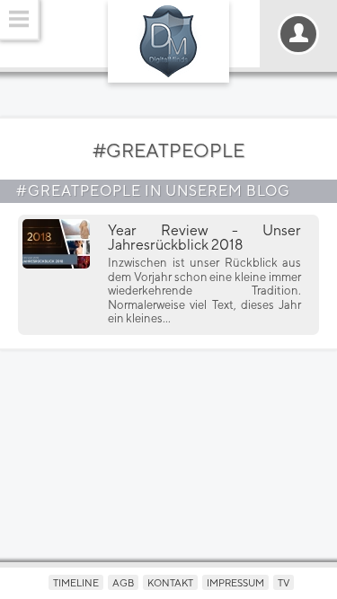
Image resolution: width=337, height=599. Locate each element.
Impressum (235, 582)
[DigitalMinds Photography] (168, 41)
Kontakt (170, 582)
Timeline (76, 582)
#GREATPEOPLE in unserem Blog (153, 190)
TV (283, 582)
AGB (123, 582)
